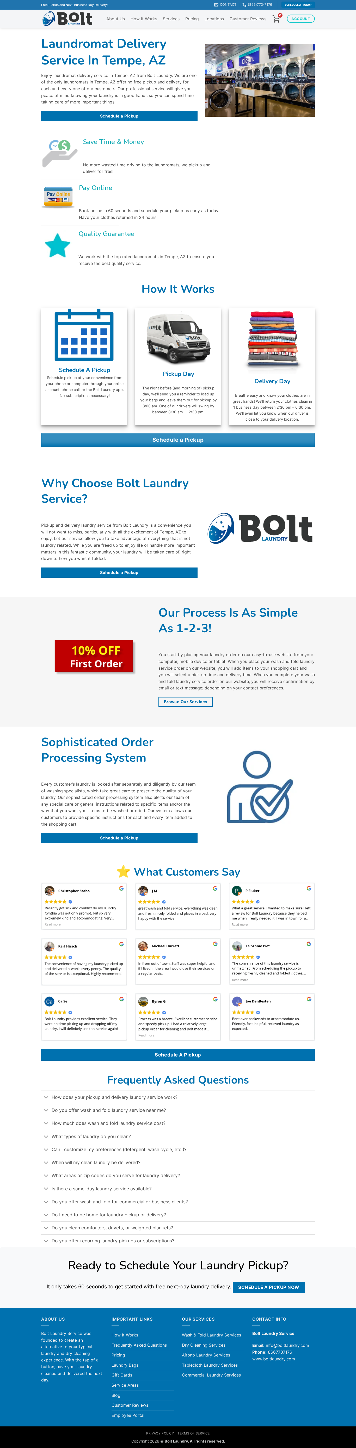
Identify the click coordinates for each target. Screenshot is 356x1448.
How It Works (144, 18)
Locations (214, 18)
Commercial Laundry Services (211, 1375)
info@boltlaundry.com (287, 1345)
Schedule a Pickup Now (268, 1287)
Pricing (192, 18)
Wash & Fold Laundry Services (211, 1335)
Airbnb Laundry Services (206, 1355)
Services (171, 18)
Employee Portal (128, 1415)
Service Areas (125, 1385)
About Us (115, 18)
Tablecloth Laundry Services (210, 1365)
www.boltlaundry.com (273, 1358)
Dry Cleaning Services (203, 1345)
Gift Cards (122, 1375)
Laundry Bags (125, 1365)
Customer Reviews (248, 18)
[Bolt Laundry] (67, 19)
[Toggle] (46, 1097)
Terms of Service (193, 1433)
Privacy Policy (160, 1433)
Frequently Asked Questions (139, 1345)
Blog (116, 1395)
